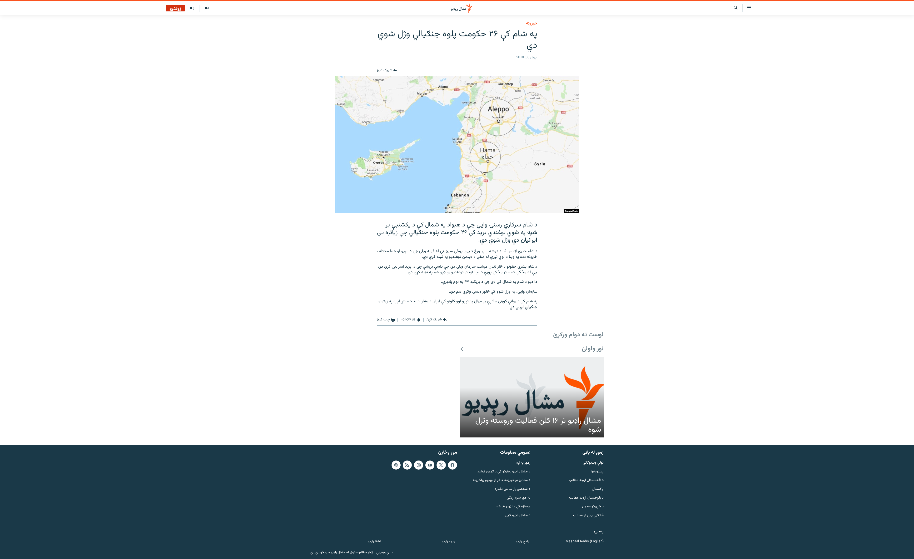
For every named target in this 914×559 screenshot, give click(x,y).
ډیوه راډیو (448, 541)
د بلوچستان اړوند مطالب (586, 497)
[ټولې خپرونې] (192, 8)
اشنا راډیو (374, 541)
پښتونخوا (597, 471)
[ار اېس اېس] (407, 465)
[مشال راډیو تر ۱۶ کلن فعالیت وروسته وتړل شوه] (532, 397)
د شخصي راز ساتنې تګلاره (512, 489)
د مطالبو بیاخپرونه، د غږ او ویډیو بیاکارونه (501, 480)
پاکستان (598, 489)
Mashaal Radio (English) (585, 541)
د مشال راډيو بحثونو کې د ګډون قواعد (503, 471)
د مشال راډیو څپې (517, 515)
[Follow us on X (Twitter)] (441, 465)
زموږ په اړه (523, 463)
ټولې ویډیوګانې (593, 463)
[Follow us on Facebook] (452, 465)
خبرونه (531, 23)
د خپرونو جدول (593, 506)
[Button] (387, 71)
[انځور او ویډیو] (206, 8)
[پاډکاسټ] (396, 465)
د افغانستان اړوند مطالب (586, 480)
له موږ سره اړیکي (518, 497)
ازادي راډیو (522, 541)
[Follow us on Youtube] (429, 465)
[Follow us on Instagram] (418, 465)
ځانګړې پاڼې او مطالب (588, 515)
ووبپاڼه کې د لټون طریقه (513, 506)
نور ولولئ (593, 349)
